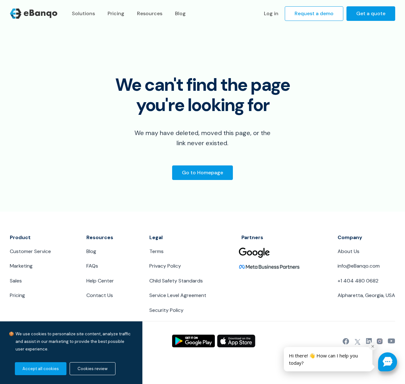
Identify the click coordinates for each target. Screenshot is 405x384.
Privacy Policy (165, 266)
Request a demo (314, 13)
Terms (156, 251)
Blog (91, 251)
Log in (271, 13)
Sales (16, 280)
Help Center (100, 280)
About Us (348, 251)
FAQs (92, 266)
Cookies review (93, 368)
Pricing (17, 295)
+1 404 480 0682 (358, 280)
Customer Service (30, 251)
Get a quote (370, 13)
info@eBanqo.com (359, 266)
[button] (387, 361)
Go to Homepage (202, 172)
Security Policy (166, 310)
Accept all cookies (40, 368)
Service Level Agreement (177, 295)
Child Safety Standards (176, 280)
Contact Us (99, 295)
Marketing (21, 266)
